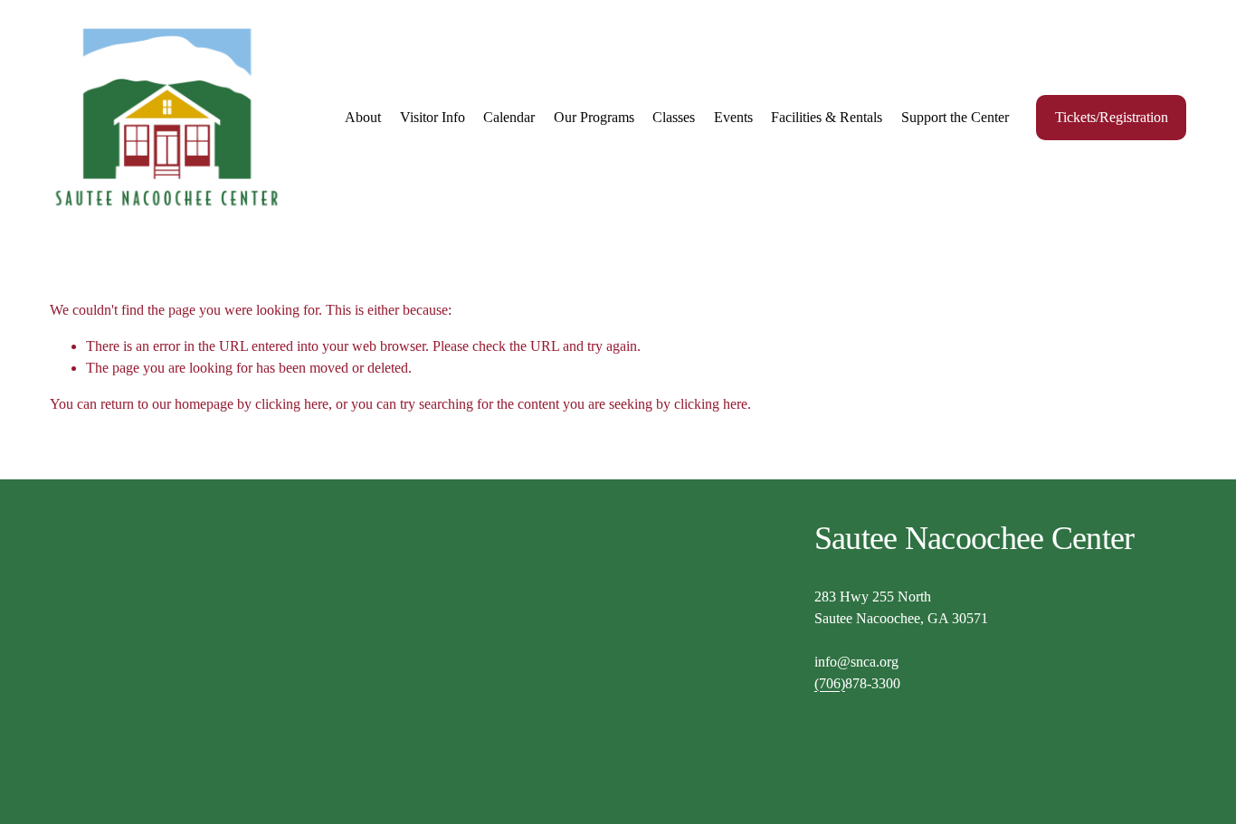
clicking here (291, 404)
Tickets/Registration (1111, 117)
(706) (829, 683)
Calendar (509, 117)
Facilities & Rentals (826, 117)
